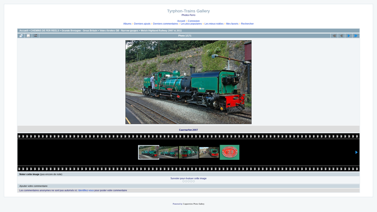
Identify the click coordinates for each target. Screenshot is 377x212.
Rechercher (247, 23)
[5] (193, 181)
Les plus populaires (191, 23)
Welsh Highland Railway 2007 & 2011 (161, 30)
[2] (186, 181)
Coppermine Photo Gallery (193, 204)
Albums (127, 23)
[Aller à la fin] (356, 36)
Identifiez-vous (86, 190)
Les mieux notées (214, 23)
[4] (191, 181)
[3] (188, 181)
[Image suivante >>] (348, 36)
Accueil (181, 21)
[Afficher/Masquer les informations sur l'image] (28, 36)
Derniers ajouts (142, 23)
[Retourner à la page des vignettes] (21, 36)
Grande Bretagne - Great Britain (79, 30)
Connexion (194, 21)
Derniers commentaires (165, 23)
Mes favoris (232, 23)
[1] (183, 181)
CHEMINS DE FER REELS (44, 30)
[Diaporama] (35, 36)
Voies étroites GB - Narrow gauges (119, 30)
